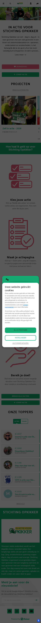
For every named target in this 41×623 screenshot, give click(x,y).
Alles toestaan (20, 330)
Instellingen (20, 338)
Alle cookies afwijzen (20, 343)
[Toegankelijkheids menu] (38, 620)
